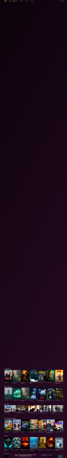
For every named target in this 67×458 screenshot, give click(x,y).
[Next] (65, 183)
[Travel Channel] (6, 1)
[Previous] (2, 183)
